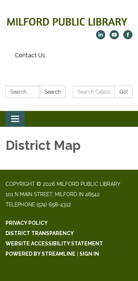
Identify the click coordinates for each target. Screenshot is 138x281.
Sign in (89, 254)
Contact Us (30, 55)
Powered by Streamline (40, 254)
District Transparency (40, 233)
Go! (123, 92)
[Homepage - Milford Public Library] (69, 18)
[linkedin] (100, 37)
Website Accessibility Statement (54, 243)
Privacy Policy (27, 223)
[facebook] (127, 37)
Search (53, 92)
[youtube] (114, 37)
